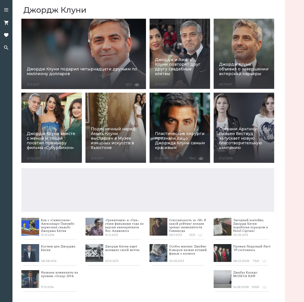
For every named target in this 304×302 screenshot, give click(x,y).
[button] (6, 10)
